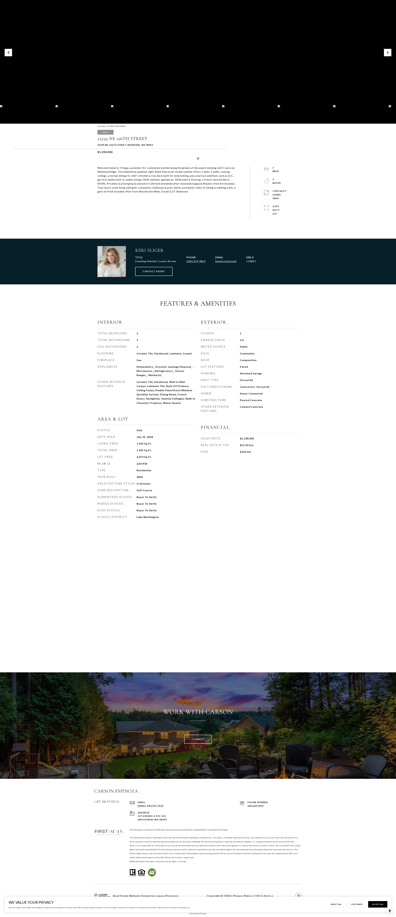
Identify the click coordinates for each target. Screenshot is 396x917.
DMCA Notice (263, 896)
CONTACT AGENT (154, 271)
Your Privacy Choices (198, 913)
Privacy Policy (242, 896)
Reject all (336, 904)
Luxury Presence (166, 896)
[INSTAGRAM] (298, 896)
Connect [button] (198, 739)
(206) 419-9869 (195, 261)
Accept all (377, 904)
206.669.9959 (256, 805)
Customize (356, 904)
